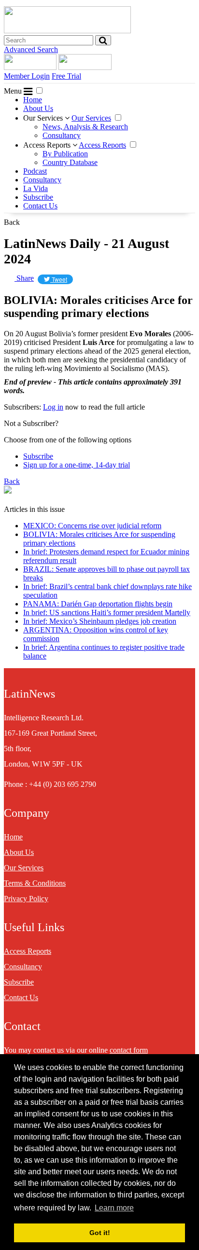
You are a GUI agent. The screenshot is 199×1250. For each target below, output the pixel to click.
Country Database (70, 162)
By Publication (65, 154)
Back (12, 222)
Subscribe (38, 197)
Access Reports (47, 145)
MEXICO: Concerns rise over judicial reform (92, 526)
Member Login (27, 76)
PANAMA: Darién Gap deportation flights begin (97, 604)
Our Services (44, 118)
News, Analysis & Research (85, 127)
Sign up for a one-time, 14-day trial (76, 465)
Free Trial (66, 76)
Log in (53, 407)
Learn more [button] (114, 1208)
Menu (14, 91)
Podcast (35, 171)
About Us (38, 108)
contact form (129, 1050)
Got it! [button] (99, 1232)
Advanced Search (31, 49)
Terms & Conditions (35, 883)
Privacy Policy (26, 898)
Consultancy (62, 135)
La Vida (35, 188)
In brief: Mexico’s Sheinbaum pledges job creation (99, 621)
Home (32, 100)
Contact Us (40, 206)
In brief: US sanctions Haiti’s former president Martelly (106, 612)
